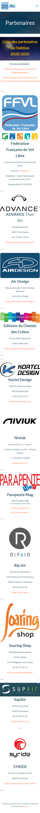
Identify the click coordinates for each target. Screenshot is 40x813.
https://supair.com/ (20, 721)
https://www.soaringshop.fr (20, 672)
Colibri (25, 806)
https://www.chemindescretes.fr (20, 348)
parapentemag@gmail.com (20, 508)
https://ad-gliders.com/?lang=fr (20, 301)
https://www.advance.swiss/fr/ (20, 242)
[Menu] (37, 6)
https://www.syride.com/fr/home (20, 783)
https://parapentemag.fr (20, 512)
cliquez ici (24, 170)
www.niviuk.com (20, 463)
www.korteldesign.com (20, 401)
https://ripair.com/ (20, 592)
